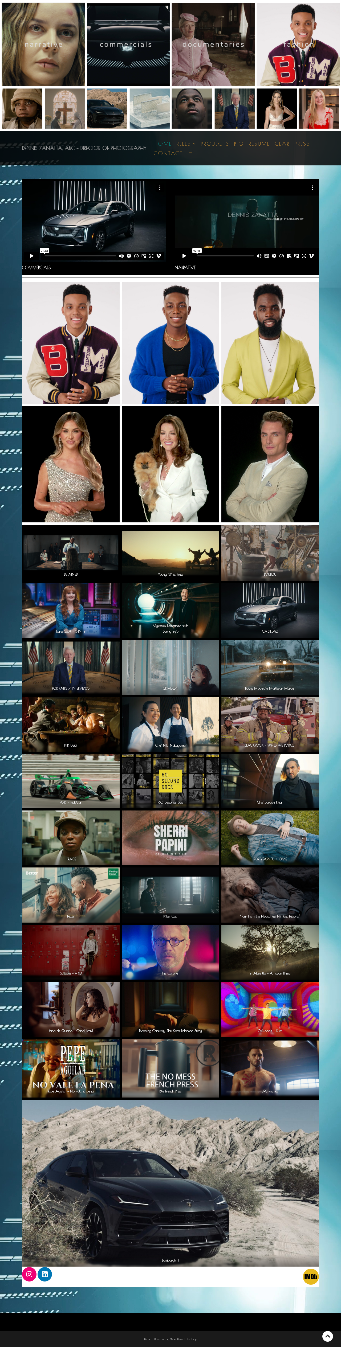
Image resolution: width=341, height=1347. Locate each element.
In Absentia (258, 973)
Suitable (65, 973)
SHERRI (170, 859)
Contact (168, 153)
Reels (184, 144)
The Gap (191, 1339)
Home (162, 144)
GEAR (282, 144)
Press (302, 144)
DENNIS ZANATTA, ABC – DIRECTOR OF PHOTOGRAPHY (84, 148)
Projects (215, 144)
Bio (239, 144)
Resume (259, 144)
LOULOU (270, 574)
